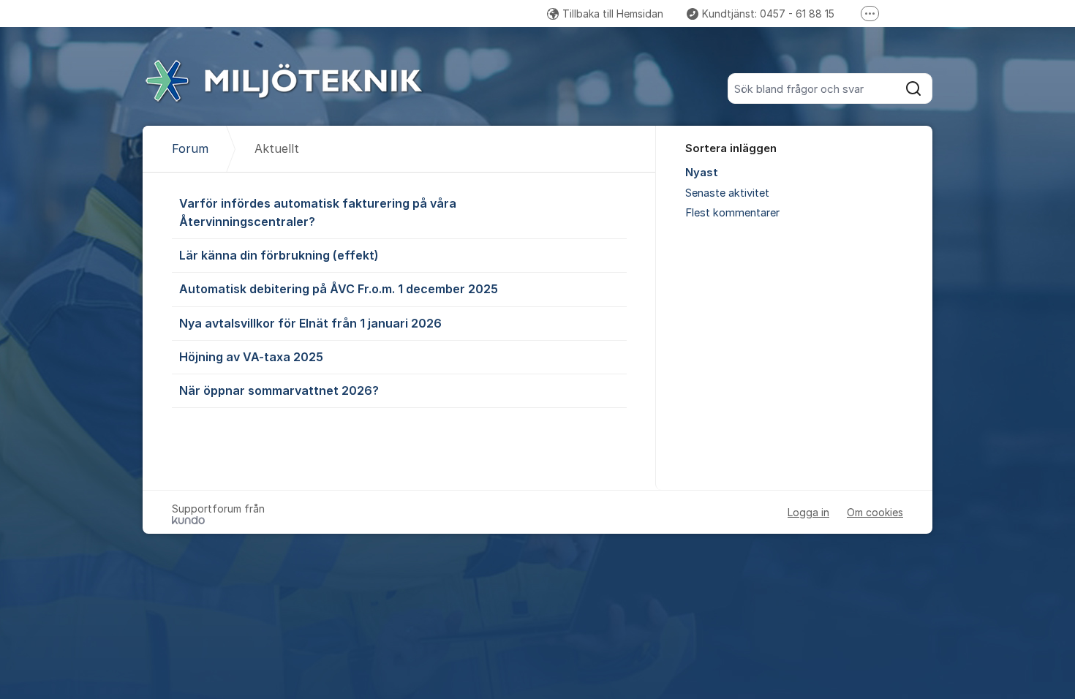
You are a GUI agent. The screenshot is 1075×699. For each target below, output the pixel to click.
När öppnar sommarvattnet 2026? (279, 390)
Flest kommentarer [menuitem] (732, 212)
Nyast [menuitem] (701, 172)
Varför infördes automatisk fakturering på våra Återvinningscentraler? (317, 212)
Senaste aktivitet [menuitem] (727, 193)
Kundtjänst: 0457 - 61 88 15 (768, 13)
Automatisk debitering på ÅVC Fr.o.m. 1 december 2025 (338, 289)
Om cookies (875, 512)
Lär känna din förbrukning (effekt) (279, 255)
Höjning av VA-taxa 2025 (251, 357)
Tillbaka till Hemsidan (612, 13)
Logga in (808, 512)
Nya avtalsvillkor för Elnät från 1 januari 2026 (310, 323)
